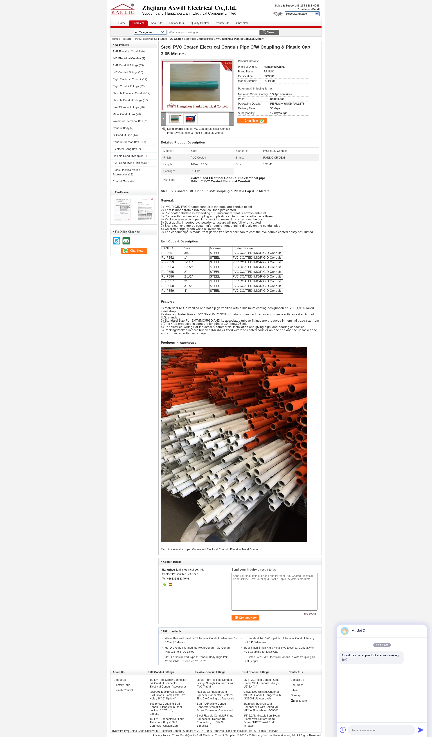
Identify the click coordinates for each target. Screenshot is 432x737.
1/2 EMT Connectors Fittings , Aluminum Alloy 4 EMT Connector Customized (167, 722)
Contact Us (222, 23)
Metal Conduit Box (124, 114)
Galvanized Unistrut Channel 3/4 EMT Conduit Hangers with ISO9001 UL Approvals (262, 695)
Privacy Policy (119, 731)
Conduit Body (121, 128)
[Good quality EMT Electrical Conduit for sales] (122, 221)
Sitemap (295, 695)
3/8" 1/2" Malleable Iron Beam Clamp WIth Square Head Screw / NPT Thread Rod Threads (261, 720)
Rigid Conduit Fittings (126, 86)
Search (271, 32)
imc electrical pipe (179, 549)
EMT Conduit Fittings (125, 65)
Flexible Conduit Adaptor (128, 156)
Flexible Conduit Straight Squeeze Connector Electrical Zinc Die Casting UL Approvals (215, 695)
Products (138, 23)
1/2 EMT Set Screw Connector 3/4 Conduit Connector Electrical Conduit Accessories (168, 683)
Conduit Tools (121, 181)
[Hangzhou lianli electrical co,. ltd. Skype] (164, 584)
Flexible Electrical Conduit (129, 93)
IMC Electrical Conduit (146, 39)
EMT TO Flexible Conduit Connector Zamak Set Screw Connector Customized (215, 707)
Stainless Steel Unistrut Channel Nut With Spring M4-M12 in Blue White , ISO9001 (261, 707)
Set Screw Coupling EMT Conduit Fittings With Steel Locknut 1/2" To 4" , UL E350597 (166, 708)
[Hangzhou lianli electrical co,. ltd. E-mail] (170, 584)
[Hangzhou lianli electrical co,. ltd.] (317, 14)
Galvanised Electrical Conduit (210, 549)
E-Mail (294, 690)
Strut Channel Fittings (126, 107)
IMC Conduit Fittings (125, 72)
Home (122, 23)
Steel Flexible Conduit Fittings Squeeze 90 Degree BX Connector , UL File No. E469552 (215, 720)
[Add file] (343, 730)
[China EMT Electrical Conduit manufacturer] (126, 9)
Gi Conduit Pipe (122, 135)
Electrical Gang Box (125, 149)
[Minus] (420, 631)
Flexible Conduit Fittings (127, 100)
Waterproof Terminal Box (128, 121)
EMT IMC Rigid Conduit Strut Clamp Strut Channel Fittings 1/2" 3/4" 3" (261, 683)
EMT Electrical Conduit (127, 51)
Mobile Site (300, 700)
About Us (156, 23)
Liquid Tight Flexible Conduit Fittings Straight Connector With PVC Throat (216, 683)
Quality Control (200, 23)
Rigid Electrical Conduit (127, 79)
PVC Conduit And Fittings (128, 163)
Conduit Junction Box (126, 142)
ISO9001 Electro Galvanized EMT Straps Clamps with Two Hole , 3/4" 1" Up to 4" (167, 695)
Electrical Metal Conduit (244, 549)
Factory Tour (176, 23)
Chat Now (304, 9)
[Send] (420, 730)
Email (316, 9)
